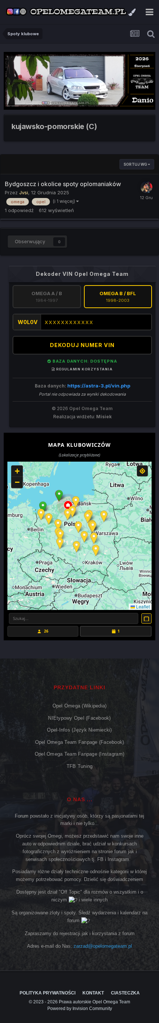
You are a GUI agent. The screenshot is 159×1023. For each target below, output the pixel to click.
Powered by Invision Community (79, 1008)
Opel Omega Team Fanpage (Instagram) (79, 754)
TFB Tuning (80, 766)
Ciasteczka (125, 993)
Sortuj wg (136, 164)
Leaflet (142, 606)
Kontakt (93, 993)
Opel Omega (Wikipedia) (80, 706)
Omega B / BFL (117, 296)
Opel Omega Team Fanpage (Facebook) (79, 742)
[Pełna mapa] (146, 618)
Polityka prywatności (47, 993)
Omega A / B (46, 296)
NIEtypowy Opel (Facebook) (79, 718)
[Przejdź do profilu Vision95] (146, 187)
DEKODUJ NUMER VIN (82, 345)
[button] (59, 496)
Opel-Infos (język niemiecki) (79, 730)
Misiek (104, 416)
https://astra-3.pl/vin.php (98, 386)
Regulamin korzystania (83, 369)
